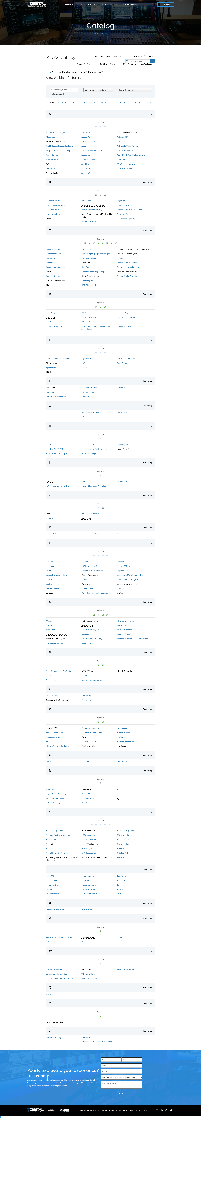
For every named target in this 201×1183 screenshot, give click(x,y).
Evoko (83, 372)
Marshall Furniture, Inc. (55, 639)
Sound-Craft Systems (125, 830)
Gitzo (83, 417)
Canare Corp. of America (56, 267)
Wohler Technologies (90, 978)
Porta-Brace (122, 728)
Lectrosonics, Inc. (53, 579)
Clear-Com (85, 262)
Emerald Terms (87, 1041)
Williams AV (86, 969)
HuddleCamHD (123, 449)
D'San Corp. (51, 313)
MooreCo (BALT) (124, 634)
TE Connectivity (52, 885)
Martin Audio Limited (54, 643)
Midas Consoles (87, 643)
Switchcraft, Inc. (123, 853)
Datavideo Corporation (55, 326)
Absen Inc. (50, 137)
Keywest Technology (90, 534)
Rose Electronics (124, 794)
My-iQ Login (137, 56)
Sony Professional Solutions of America (97, 857)
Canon (48, 271)
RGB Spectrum (87, 798)
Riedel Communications (91, 803)
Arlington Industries (89, 159)
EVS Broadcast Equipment (127, 358)
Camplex (49, 262)
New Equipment (146, 64)
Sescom (49, 848)
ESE (83, 363)
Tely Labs (85, 880)
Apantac (84, 146)
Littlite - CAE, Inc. (124, 566)
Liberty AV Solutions (89, 575)
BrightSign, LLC (123, 205)
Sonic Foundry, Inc (88, 853)
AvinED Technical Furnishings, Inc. (131, 155)
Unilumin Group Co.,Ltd (55, 909)
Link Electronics (88, 588)
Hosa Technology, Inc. (90, 453)
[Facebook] (166, 1110)
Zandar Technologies (54, 1037)
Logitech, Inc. (122, 570)
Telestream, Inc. (88, 876)
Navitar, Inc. (51, 680)
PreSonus (121, 737)
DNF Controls (87, 322)
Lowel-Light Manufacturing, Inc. (130, 575)
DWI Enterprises (124, 326)
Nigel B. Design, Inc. (125, 671)
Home (96, 33)
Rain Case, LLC (52, 789)
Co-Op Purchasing (129, 4)
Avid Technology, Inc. (125, 150)
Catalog (81, 4)
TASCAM (50, 876)
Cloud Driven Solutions (90, 276)
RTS (118, 798)
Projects (103, 4)
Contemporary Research (127, 262)
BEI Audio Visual (52, 210)
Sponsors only (59, 94)
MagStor (49, 621)
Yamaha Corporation (54, 1022)
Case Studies (98, 56)
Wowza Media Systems (126, 969)
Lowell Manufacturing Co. (127, 579)
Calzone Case (51, 258)
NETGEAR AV (87, 671)
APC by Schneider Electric (92, 150)
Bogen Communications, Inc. (93, 205)
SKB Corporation (88, 835)
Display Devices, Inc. (89, 317)
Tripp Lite (121, 880)
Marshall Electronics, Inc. (56, 634)
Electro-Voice (51, 363)
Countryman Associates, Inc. (128, 267)
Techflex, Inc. (51, 889)
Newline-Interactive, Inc (91, 680)
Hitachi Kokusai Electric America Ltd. (96, 449)
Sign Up (150, 56)
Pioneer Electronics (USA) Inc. (93, 732)
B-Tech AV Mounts (53, 201)
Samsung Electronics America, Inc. (60, 835)
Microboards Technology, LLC (93, 639)
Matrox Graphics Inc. (90, 621)
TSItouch (120, 885)
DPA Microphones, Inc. (126, 317)
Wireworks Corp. (88, 974)
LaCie (48, 570)
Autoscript (121, 141)
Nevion (84, 675)
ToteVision (121, 876)
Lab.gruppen (51, 566)
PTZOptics (121, 746)
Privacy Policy (97, 1041)
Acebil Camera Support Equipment (60, 146)
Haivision (50, 444)
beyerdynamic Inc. (53, 214)
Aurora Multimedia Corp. (127, 132)
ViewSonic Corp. (88, 937)
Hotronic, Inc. (122, 444)
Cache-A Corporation (55, 249)
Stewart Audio (123, 839)
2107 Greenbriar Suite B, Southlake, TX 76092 (108, 1110)
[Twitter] (171, 1110)
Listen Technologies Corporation (94, 593)
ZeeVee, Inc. (86, 1037)
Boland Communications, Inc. (93, 210)
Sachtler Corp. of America (56, 830)
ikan (83, 481)
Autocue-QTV (122, 137)
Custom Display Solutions (127, 276)
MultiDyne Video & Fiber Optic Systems (133, 639)
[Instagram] (162, 1110)
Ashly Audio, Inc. (88, 168)
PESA (48, 741)
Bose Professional (88, 221)
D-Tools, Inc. (51, 317)
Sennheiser (50, 844)
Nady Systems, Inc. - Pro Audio (58, 671)
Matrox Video (87, 625)
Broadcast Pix (122, 214)
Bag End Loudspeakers (55, 205)
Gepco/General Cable (90, 412)
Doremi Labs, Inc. (124, 313)
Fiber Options (51, 392)
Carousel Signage (53, 276)
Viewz (83, 942)
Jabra (48, 514)
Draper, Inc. (121, 322)
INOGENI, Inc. (123, 481)
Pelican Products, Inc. (55, 732)
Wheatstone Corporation (56, 974)
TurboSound (122, 889)
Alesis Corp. (51, 168)
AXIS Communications (126, 164)
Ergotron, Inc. (87, 358)
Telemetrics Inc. (52, 894)
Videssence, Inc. (52, 942)
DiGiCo (84, 313)
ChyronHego (86, 249)
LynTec (120, 593)
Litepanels (121, 561)
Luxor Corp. (121, 588)
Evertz (84, 367)
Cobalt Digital (87, 280)
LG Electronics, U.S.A (89, 566)
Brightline (121, 201)
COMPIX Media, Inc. (89, 285)
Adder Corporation (54, 155)
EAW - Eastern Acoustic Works (58, 358)
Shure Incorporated (89, 830)
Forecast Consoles (89, 388)
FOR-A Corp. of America (56, 396)
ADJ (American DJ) (54, 159)
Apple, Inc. (85, 155)
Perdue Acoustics (53, 737)
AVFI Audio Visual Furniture (128, 146)
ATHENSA (85, 173)
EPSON (49, 372)
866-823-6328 (142, 1110)
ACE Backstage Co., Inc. (56, 141)
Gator (48, 412)
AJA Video (50, 164)
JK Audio (49, 518)
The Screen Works (89, 885)
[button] (165, 4)
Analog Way (86, 137)
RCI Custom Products (55, 798)
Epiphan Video (52, 367)
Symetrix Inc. (122, 857)
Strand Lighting (123, 844)
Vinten (119, 937)
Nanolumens (51, 675)
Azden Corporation (124, 168)
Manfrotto (50, 625)
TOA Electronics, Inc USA (91, 894)
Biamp (48, 218)
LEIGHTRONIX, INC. (55, 588)
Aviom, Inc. (121, 159)
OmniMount (86, 695)
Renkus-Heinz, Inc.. (89, 794)
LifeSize (84, 579)
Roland (120, 789)
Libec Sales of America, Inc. (92, 570)
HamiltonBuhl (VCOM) (55, 449)
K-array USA (51, 534)
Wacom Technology (54, 969)
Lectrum (49, 584)
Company (114, 4)
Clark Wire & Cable (89, 258)
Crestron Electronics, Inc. (127, 271)
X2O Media (50, 994)
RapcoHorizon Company (56, 794)
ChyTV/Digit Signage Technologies (95, 253)
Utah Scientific (87, 909)
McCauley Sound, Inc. (90, 630)
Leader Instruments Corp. (56, 575)
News (108, 56)
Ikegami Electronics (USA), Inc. (93, 486)
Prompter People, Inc (125, 741)
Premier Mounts (123, 732)
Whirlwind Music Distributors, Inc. (60, 978)
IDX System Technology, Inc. (57, 486)
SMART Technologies (90, 844)
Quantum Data (87, 761)
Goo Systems (122, 412)
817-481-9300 (130, 1110)
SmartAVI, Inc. (87, 848)
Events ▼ (91, 4)
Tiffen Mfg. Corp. (88, 889)
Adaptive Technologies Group (58, 150)
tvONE (120, 894)
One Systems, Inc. (88, 700)
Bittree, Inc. (86, 201)
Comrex (120, 258)
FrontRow (85, 396)
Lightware (85, 584)
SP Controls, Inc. (123, 835)
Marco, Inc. (50, 630)
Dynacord (121, 331)
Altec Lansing (87, 132)
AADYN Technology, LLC (56, 132)
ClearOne (85, 267)
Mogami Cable (123, 625)
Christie (49, 285)
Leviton (84, 561)
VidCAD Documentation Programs (60, 937)
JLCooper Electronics (90, 514)
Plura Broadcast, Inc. (89, 741)
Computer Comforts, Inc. (127, 253)
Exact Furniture (123, 363)
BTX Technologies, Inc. (126, 218)
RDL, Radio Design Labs (56, 803)
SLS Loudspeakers (88, 839)
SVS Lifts (120, 848)
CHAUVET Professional (55, 280)
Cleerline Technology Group (92, 271)
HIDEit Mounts (87, 444)
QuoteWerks (122, 761)
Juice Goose (86, 518)
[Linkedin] (157, 1110)
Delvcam (49, 331)
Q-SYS (48, 761)
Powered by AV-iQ (107, 1041)
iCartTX (49, 481)
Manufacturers (129, 64)
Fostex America (87, 392)
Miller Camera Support (126, 621)
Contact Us (117, 56)
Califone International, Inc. (57, 253)
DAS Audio (50, 322)
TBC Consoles (52, 880)
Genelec (49, 417)
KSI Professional (123, 534)
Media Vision (86, 634)
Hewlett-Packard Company (57, 453)
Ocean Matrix (51, 695)
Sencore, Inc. (51, 839)
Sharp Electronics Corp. (55, 853)
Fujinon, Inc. (122, 388)
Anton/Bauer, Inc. (88, 141)
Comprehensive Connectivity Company (133, 249)
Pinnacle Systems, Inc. (90, 728)
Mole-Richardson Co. (125, 630)
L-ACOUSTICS (52, 561)
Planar (84, 737)
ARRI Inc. (85, 164)
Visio (119, 942)
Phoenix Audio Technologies (57, 746)
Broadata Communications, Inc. (129, 210)
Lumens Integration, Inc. (127, 584)
